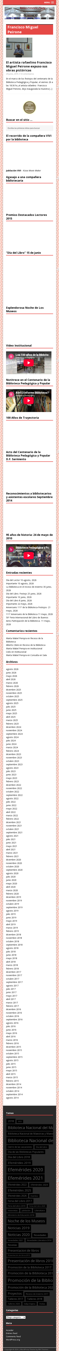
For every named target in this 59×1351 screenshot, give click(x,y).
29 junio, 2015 (12, 73)
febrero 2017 (12, 1005)
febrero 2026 (12, 686)
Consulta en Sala (38, 655)
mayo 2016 (11, 1033)
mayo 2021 (11, 846)
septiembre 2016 (14, 1019)
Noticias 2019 (18, 1228)
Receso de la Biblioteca (34, 645)
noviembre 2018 (14, 937)
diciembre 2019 (13, 897)
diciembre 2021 (13, 822)
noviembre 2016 (14, 1012)
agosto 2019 (12, 910)
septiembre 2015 (14, 1057)
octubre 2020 (12, 866)
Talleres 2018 (34, 1299)
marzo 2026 (12, 682)
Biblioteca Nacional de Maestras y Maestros (32, 1133)
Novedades (40, 1235)
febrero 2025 (12, 723)
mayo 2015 (11, 1070)
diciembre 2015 (13, 1046)
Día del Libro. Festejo (16, 593)
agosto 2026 (12, 669)
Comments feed (13, 1336)
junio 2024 (11, 744)
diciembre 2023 (13, 754)
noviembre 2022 (14, 788)
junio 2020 (11, 880)
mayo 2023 (11, 778)
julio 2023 (11, 771)
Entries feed (11, 1333)
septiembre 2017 (14, 982)
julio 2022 (11, 801)
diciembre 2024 (13, 727)
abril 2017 (11, 999)
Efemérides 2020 (25, 1170)
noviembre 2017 (14, 975)
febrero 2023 (12, 781)
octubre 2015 (12, 1053)
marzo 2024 (12, 747)
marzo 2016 (12, 1040)
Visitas (42, 1303)
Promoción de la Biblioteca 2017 (29, 1267)
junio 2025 (11, 710)
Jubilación (26, 1210)
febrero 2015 (12, 1080)
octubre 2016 (12, 1016)
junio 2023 (11, 774)
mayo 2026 (11, 676)
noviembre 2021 (14, 825)
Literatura (39, 1210)
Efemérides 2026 (17, 1195)
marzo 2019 (12, 927)
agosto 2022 (12, 798)
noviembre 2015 (14, 1050)
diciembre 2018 (13, 934)
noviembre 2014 (14, 1087)
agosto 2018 (12, 948)
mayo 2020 (11, 883)
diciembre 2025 (13, 689)
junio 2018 (11, 954)
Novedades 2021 (15, 1240)
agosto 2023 (12, 767)
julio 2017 (11, 988)
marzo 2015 (12, 1077)
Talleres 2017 (15, 1299)
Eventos (34, 1196)
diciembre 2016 (13, 1009)
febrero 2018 (12, 968)
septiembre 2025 (14, 699)
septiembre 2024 (14, 733)
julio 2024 (11, 740)
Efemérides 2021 (25, 1178)
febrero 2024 (12, 750)
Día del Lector (13, 580)
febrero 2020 (12, 893)
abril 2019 (11, 924)
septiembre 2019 (14, 907)
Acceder (9, 1330)
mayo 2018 (11, 958)
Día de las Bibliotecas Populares (26, 1152)
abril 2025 (11, 716)
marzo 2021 (12, 852)
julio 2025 (11, 706)
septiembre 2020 (14, 869)
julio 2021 (11, 839)
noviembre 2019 (14, 900)
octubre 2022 (12, 791)
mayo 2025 (11, 713)
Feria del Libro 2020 (37, 1206)
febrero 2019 (12, 931)
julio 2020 (11, 876)
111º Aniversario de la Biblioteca (22, 614)
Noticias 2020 (19, 1234)
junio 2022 (11, 805)
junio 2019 (11, 917)
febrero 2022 (12, 818)
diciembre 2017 (13, 971)
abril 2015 (11, 1074)
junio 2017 (11, 992)
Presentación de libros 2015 (19, 1255)
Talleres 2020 (14, 1303)
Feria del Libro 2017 (20, 1201)
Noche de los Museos (26, 1220)
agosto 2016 (12, 1022)
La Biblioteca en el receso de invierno (24, 586)
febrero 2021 (12, 856)
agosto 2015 (12, 1060)
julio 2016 (11, 1026)
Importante (11, 583)
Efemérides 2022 (17, 1184)
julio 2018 (11, 951)
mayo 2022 (11, 808)
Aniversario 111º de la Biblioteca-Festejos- (27, 607)
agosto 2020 (12, 873)
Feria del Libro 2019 (16, 1206)
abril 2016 (11, 1036)
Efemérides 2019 (19, 1163)
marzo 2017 (12, 1002)
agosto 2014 (12, 1097)
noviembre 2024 (14, 730)
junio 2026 (11, 672)
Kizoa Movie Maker (32, 170)
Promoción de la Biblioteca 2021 (31, 1287)
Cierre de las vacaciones (20, 1146)
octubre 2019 (12, 903)
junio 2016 (11, 1029)
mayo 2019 (11, 920)
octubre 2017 (12, 978)
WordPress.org (13, 1339)
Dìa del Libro (41, 1147)
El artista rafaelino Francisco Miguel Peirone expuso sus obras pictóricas (29, 66)
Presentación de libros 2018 (31, 1260)
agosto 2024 (12, 737)
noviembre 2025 (14, 693)
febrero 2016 (12, 1043)
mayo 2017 (11, 995)
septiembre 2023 (14, 764)
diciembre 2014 (13, 1084)
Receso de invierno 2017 (37, 1294)
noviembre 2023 (14, 757)
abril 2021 (11, 849)
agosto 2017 (12, 985)
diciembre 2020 (13, 859)
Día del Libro (12, 600)
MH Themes (43, 1349)
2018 (11, 1121)
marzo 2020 (12, 890)
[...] (50, 88)
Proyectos (15, 1293)
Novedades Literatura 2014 (39, 1240)
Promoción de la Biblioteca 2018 (31, 1273)
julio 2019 (11, 914)
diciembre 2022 (13, 784)
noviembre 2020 (14, 863)
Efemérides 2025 (19, 1190)
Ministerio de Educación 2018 (21, 1215)
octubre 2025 (12, 696)
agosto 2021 (12, 835)
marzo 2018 (12, 965)
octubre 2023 (12, 761)
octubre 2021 (12, 829)
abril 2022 (11, 812)
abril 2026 (11, 679)
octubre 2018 (12, 941)
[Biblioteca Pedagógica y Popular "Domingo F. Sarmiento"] (30, 17)
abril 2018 (11, 961)
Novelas (12, 1245)
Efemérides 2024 (39, 1184)
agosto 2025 (12, 703)
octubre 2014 (12, 1091)
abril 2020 (11, 886)
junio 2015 (11, 1067)
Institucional (36, 648)
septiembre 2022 (14, 795)
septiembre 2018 (14, 944)
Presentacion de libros (23, 1250)
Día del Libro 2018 (19, 1157)
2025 (20, 1121)
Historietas (13, 1210)
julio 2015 (11, 1063)
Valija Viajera (29, 1303)
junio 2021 (11, 842)
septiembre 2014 (14, 1094)
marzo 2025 (12, 720)
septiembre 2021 (14, 832)
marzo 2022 (12, 815)
